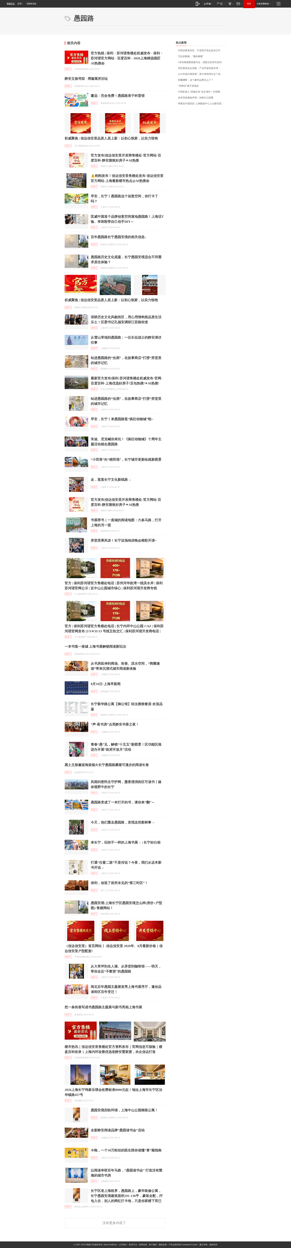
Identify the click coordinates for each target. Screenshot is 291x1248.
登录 (249, 4)
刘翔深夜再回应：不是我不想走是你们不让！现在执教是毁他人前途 (202, 50)
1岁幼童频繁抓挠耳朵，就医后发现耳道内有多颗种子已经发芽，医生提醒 (202, 62)
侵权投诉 (213, 1244)
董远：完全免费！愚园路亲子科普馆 (118, 95)
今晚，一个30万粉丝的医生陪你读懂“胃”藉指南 (126, 1150)
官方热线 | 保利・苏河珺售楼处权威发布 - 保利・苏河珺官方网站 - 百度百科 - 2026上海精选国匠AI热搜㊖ (127, 58)
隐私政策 (163, 1244)
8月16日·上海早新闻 (106, 684)
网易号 (68, 69)
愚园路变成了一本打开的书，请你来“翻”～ (123, 802)
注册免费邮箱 (263, 4)
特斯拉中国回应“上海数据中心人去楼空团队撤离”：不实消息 (202, 103)
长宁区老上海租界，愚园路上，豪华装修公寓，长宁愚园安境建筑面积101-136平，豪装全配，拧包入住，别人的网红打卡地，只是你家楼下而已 (127, 1196)
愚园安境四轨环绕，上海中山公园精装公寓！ (124, 1110)
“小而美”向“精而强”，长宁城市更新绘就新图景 (126, 459)
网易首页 (11, 4)
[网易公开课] (208, 3)
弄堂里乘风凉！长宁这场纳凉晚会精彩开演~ (123, 540)
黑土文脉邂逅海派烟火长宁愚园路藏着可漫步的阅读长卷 (107, 765)
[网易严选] (220, 3)
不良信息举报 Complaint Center (183, 1244)
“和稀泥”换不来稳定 (188, 86)
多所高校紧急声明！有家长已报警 (195, 97)
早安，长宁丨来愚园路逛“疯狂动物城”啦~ (122, 419)
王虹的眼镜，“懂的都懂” (191, 56)
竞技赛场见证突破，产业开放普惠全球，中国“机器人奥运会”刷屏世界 (202, 68)
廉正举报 (203, 1244)
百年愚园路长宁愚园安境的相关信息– (118, 237)
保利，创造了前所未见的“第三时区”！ (119, 883)
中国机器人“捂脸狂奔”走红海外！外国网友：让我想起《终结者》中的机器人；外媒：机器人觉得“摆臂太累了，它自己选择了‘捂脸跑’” (202, 92)
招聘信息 (143, 1244)
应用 (20, 4)
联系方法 (133, 1244)
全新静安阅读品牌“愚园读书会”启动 (118, 1130)
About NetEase (110, 1244)
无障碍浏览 (31, 4)
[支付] (230, 3)
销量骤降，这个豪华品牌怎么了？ (195, 80)
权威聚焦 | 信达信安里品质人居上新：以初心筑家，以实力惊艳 (111, 138)
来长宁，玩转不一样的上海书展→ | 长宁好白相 (125, 842)
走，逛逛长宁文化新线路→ (111, 479)
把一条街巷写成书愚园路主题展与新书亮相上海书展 (103, 1007)
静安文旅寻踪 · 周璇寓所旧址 (86, 78)
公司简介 (123, 1244)
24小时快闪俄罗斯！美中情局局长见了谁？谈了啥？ (202, 74)
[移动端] (197, 3)
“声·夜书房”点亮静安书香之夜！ (115, 724)
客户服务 (153, 1244)
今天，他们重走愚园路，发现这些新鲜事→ (123, 822)
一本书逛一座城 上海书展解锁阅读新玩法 (95, 646)
